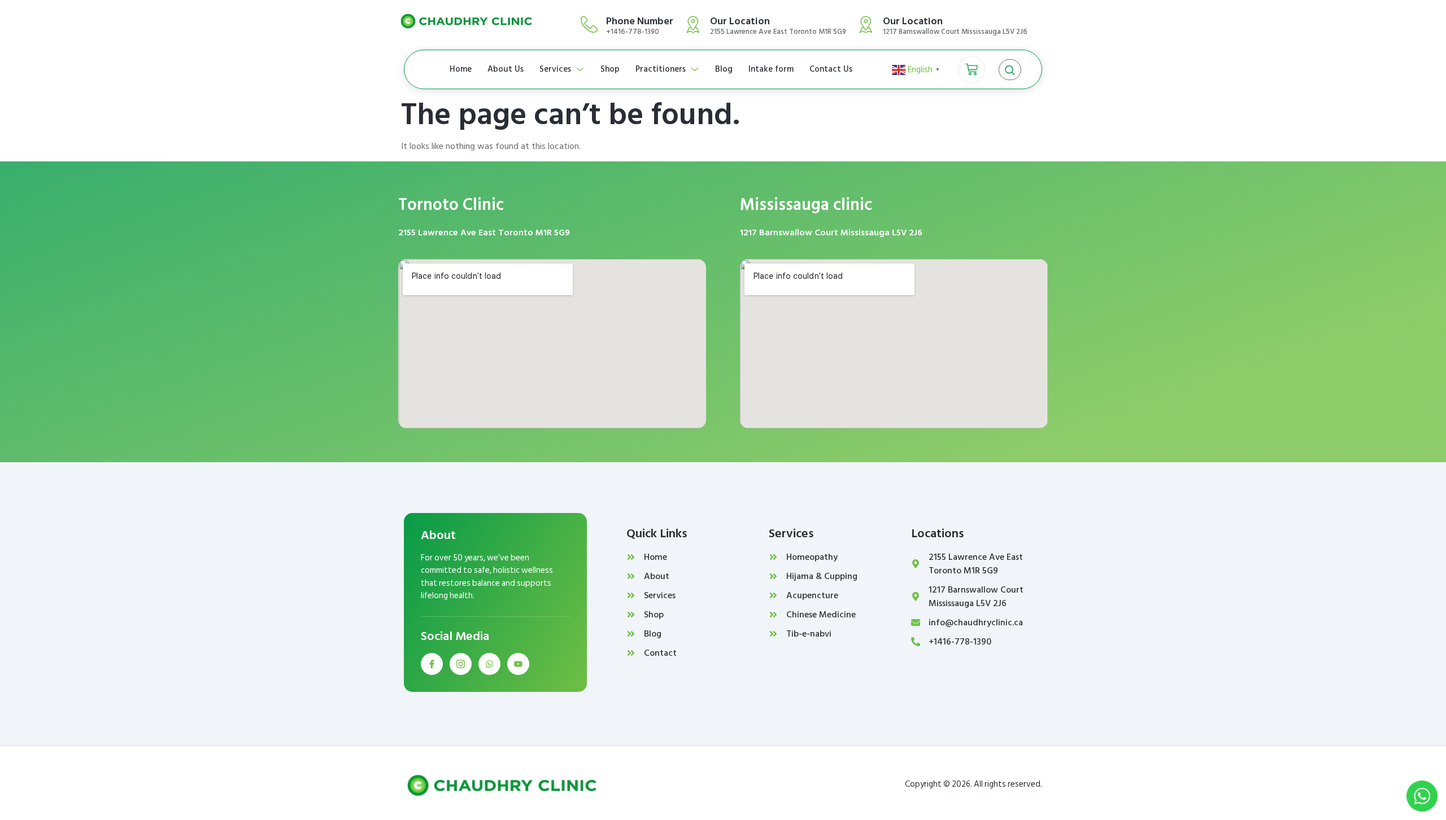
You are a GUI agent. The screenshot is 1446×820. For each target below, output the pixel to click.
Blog (724, 69)
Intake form (771, 69)
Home (461, 69)
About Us (505, 69)
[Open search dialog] (1010, 69)
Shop (610, 69)
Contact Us (830, 69)
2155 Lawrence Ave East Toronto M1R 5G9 (484, 232)
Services (555, 69)
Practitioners (660, 69)
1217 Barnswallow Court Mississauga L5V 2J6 (831, 232)
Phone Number (639, 21)
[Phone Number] (589, 24)
